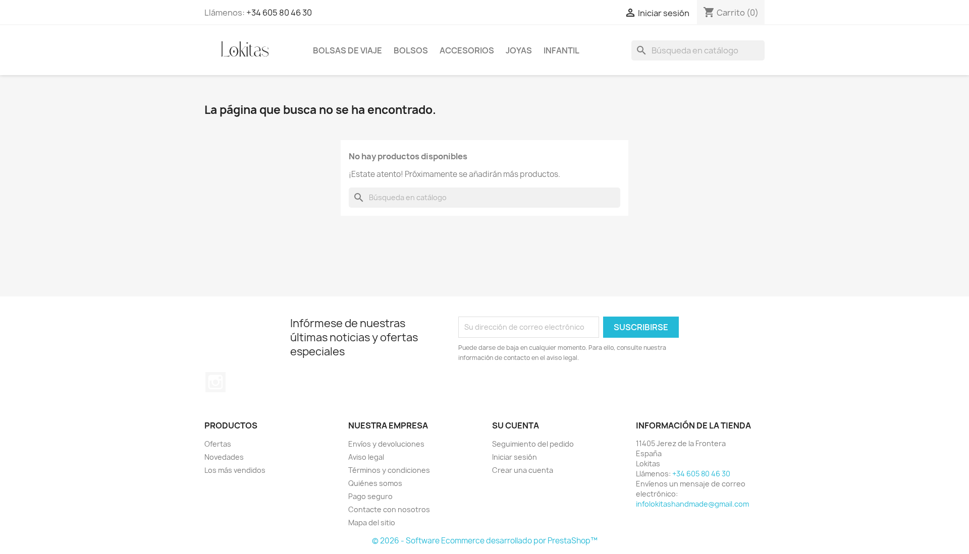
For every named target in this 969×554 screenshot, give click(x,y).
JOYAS (519, 50)
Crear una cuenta (522, 470)
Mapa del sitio (371, 522)
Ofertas (217, 444)
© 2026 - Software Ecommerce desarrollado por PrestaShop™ (485, 540)
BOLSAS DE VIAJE (347, 50)
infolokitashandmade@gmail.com (692, 504)
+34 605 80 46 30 (279, 12)
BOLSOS (411, 50)
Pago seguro (370, 496)
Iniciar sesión (514, 457)
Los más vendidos (234, 470)
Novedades (224, 457)
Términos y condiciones (389, 470)
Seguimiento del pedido (533, 444)
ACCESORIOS (467, 50)
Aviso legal (366, 457)
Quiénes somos (375, 483)
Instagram (215, 382)
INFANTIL (561, 50)
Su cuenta (515, 425)
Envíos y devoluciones (386, 444)
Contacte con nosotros (389, 509)
